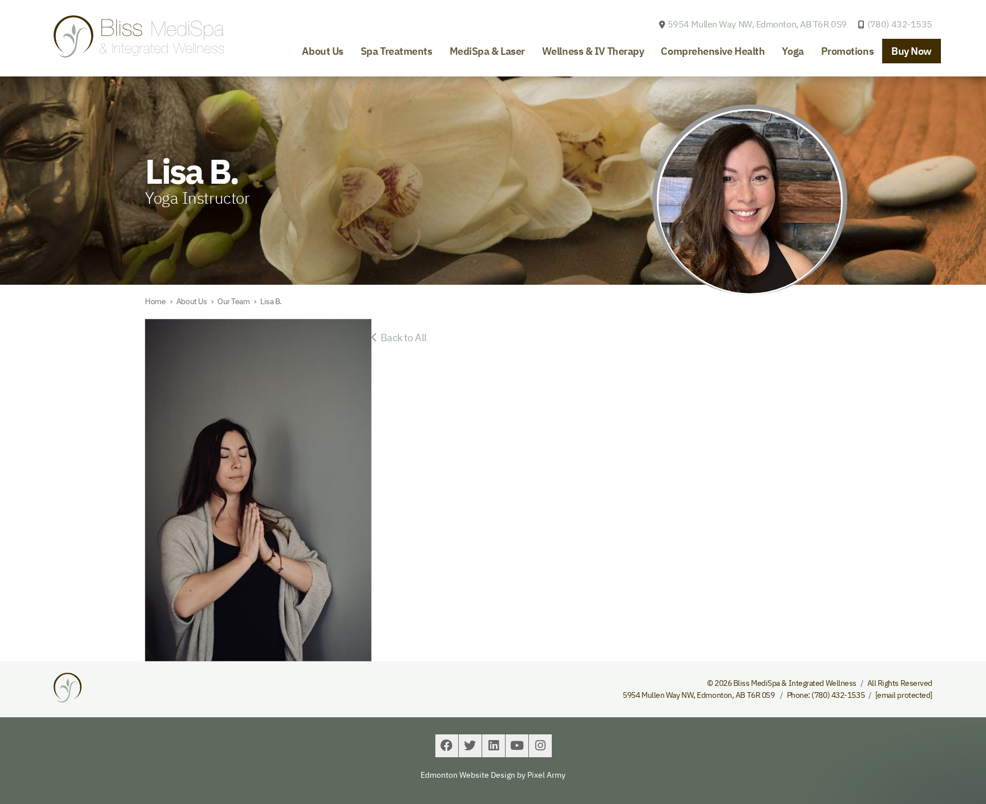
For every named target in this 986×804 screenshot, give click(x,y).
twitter (470, 745)
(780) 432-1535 (899, 24)
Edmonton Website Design (468, 775)
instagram (540, 745)
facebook (446, 745)
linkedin (493, 745)
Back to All (402, 337)
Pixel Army (546, 775)
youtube (517, 745)
